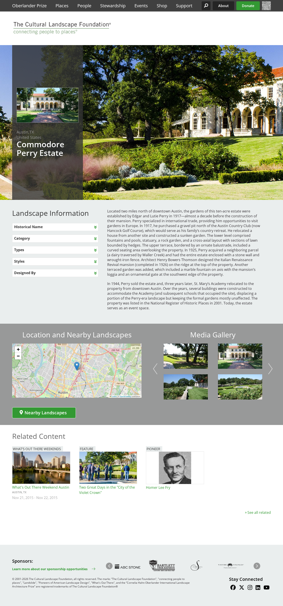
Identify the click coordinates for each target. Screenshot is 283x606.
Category (22, 238)
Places (62, 6)
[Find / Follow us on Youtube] (267, 588)
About (223, 5)
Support (184, 6)
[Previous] (155, 368)
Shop (162, 6)
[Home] (266, 8)
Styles (19, 261)
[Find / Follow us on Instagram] (250, 588)
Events (141, 6)
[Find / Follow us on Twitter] (241, 588)
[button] (206, 5)
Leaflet (114, 396)
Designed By (25, 272)
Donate (248, 5)
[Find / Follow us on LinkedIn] (258, 588)
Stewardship (113, 6)
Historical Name (28, 226)
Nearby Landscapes (46, 413)
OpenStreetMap (125, 396)
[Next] (270, 368)
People (84, 6)
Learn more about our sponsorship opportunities (50, 569)
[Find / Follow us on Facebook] (233, 588)
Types (19, 249)
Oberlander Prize (29, 6)
